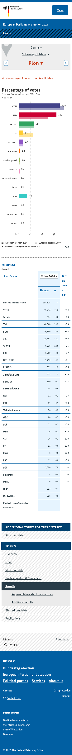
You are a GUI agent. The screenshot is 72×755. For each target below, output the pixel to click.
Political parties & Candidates (23, 578)
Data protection (62, 690)
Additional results (22, 602)
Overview (11, 554)
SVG (67, 247)
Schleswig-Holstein (34, 54)
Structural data (14, 570)
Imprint (66, 696)
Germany (36, 47)
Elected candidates (17, 610)
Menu (60, 10)
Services (38, 680)
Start (17, 11)
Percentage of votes (18, 78)
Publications (12, 618)
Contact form (14, 698)
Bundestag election (18, 668)
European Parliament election (27, 674)
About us (56, 680)
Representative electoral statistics (32, 594)
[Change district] (48, 54)
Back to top (63, 639)
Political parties (15, 680)
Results (7, 33)
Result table (45, 78)
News (8, 562)
